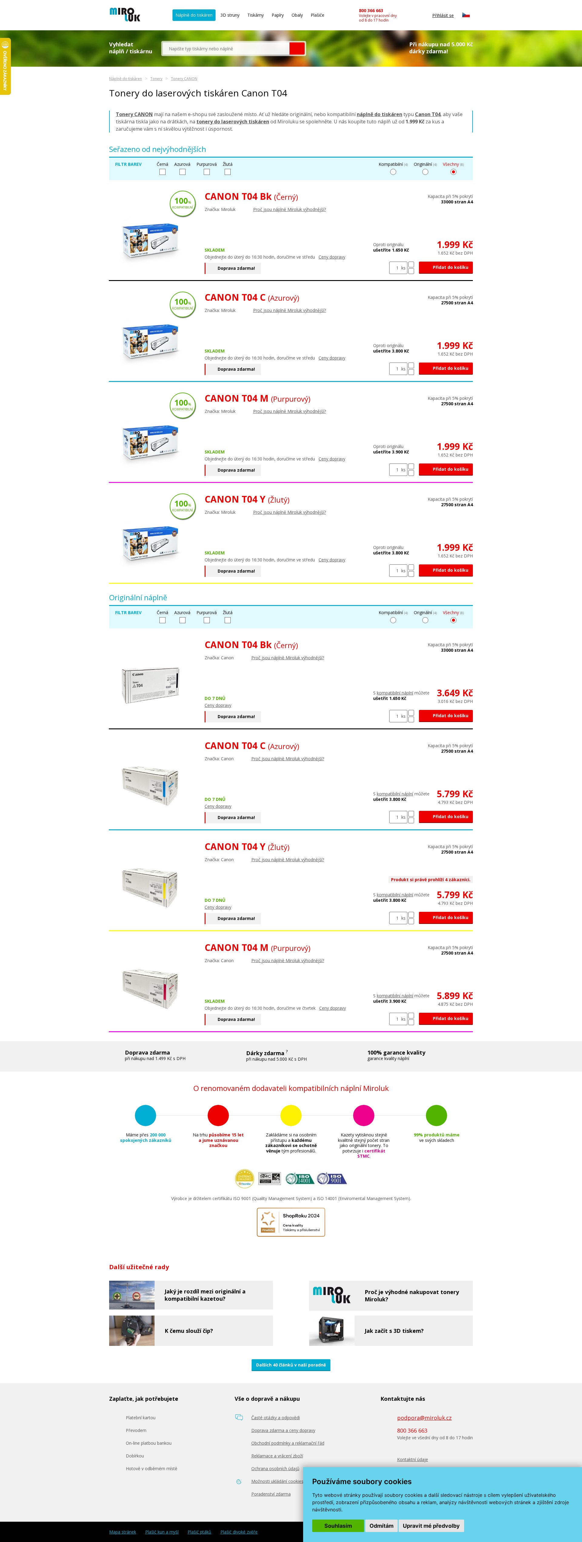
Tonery (156, 78)
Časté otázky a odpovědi (275, 1417)
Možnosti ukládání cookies (277, 1481)
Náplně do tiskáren (194, 15)
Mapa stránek (122, 1532)
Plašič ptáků (199, 1532)
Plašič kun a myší (162, 1532)
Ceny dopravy (332, 257)
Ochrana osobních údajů (275, 1468)
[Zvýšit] (411, 264)
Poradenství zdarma (271, 1494)
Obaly (297, 15)
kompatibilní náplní (395, 693)
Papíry (278, 15)
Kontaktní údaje (412, 1459)
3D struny (229, 15)
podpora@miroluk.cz (424, 1417)
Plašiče (317, 15)
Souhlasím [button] (338, 1526)
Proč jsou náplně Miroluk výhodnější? (289, 209)
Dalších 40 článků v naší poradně (291, 1365)
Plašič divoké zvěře (239, 1532)
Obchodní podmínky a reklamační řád (287, 1443)
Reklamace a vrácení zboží (277, 1456)
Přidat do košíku (450, 267)
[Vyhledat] (297, 48)
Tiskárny (255, 15)
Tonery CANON (184, 78)
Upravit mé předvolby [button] (431, 1526)
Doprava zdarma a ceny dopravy (283, 1430)
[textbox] (226, 48)
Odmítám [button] (381, 1526)
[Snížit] (411, 271)
